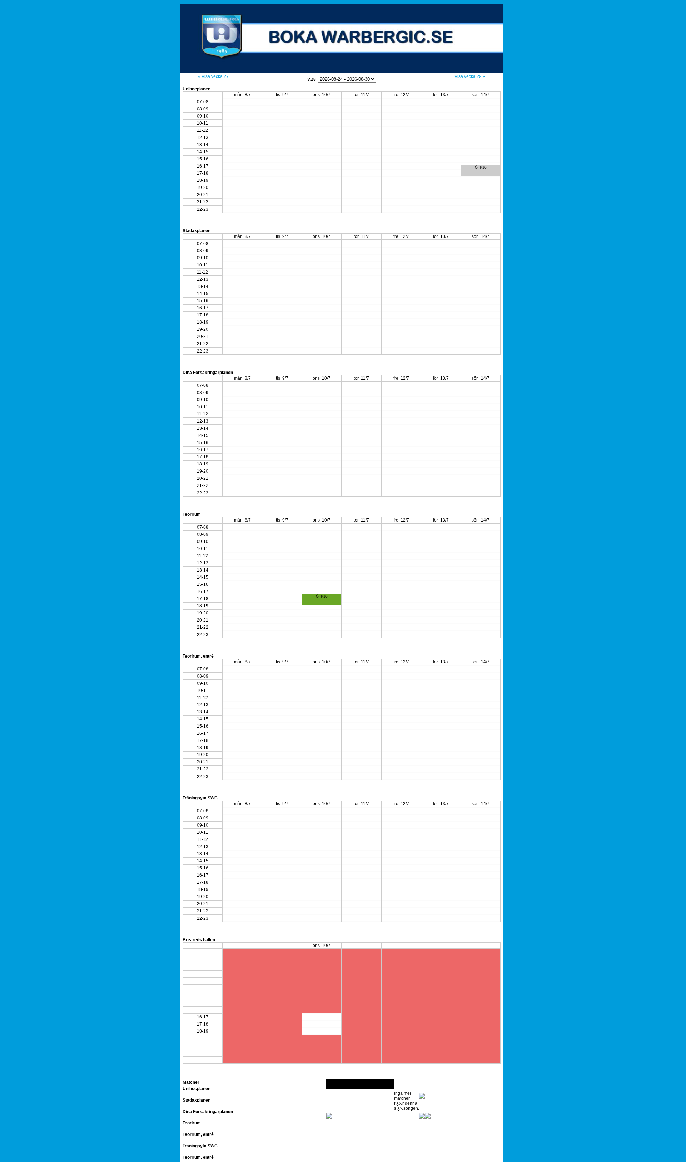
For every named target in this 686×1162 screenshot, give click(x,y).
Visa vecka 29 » (469, 76)
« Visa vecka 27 (213, 76)
